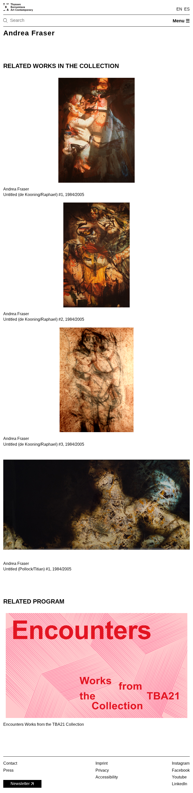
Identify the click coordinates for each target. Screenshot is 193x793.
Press (8, 770)
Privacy (102, 770)
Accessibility (106, 777)
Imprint (101, 763)
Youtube (179, 777)
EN (179, 9)
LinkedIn (179, 784)
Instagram (180, 763)
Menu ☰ (181, 20)
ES (187, 9)
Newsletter (20, 783)
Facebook (181, 770)
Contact (10, 763)
